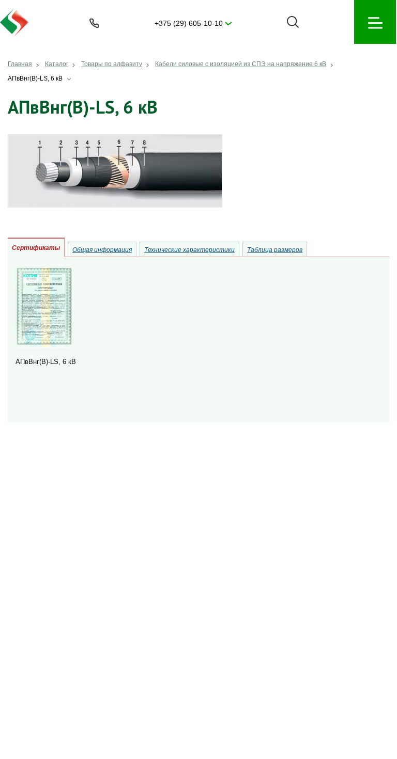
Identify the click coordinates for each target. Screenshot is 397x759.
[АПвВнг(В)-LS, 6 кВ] (44, 345)
